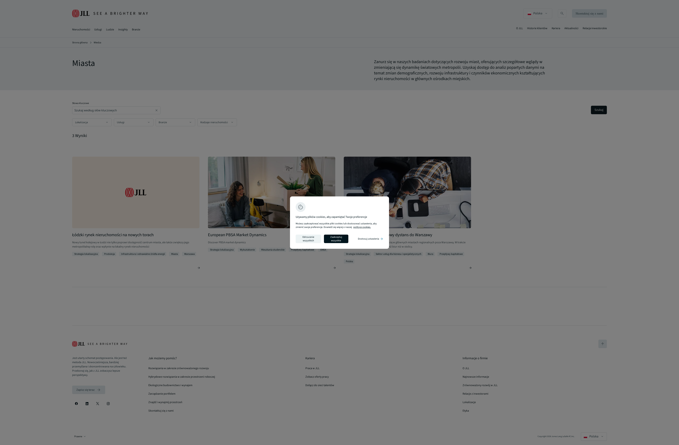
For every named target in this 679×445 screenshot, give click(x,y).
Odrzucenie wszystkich (308, 238)
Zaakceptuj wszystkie (336, 238)
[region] (339, 222)
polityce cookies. (362, 227)
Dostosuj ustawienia (370, 239)
